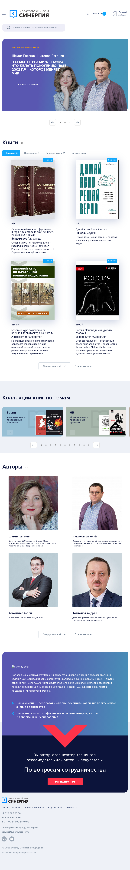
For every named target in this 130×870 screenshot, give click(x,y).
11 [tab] (88, 445)
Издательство (55, 807)
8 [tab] (74, 445)
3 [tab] (69, 122)
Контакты (72, 807)
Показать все (83, 366)
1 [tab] (60, 122)
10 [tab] (84, 445)
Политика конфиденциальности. (19, 852)
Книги (5, 807)
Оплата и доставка (33, 807)
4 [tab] (55, 445)
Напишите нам (65, 781)
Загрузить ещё (52, 366)
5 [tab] (60, 445)
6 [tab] (65, 445)
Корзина (98, 13)
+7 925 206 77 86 (11, 817)
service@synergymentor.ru (15, 832)
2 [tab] (65, 122)
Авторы (16, 807)
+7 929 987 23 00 (11, 813)
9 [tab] (79, 445)
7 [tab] (69, 445)
